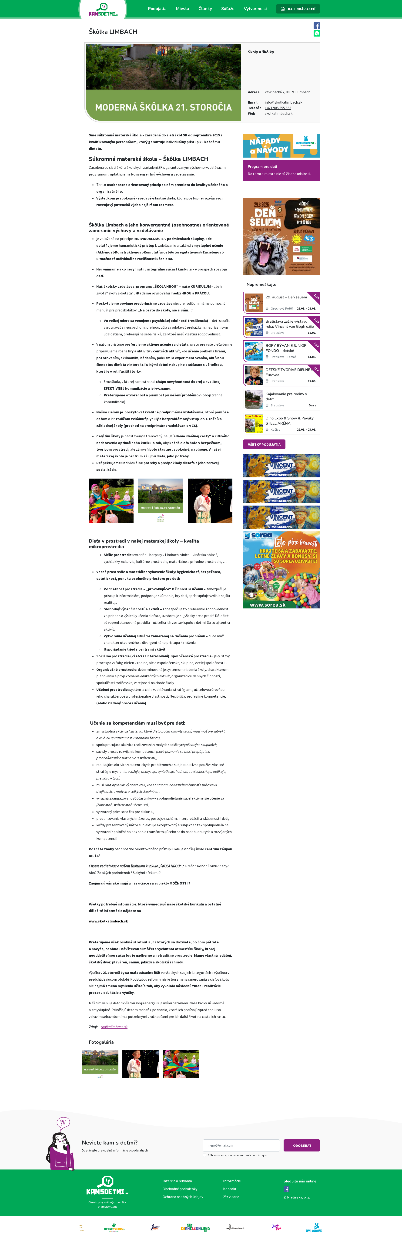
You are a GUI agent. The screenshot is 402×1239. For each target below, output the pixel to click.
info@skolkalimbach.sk (283, 102)
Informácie (232, 1180)
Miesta (182, 8)
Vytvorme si (255, 8)
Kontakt (230, 1188)
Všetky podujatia (264, 444)
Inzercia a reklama (177, 1180)
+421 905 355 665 (278, 107)
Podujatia (157, 8)
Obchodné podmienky (180, 1188)
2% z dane (231, 1196)
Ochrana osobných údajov (183, 1196)
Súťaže (227, 8)
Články (205, 8)
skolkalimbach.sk (278, 113)
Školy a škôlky (261, 51)
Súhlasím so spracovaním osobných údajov (237, 1155)
